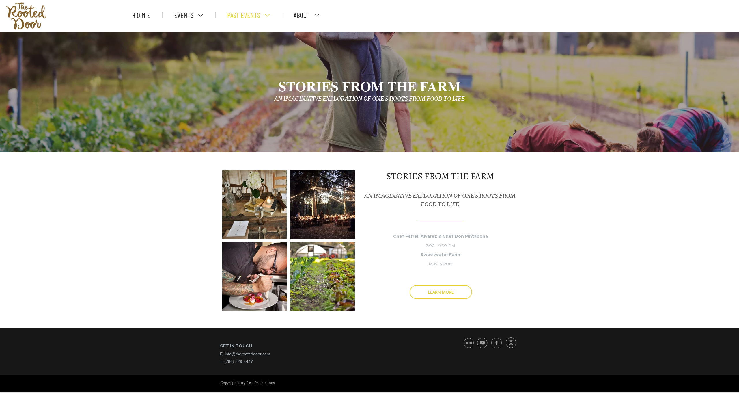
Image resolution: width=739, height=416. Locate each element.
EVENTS (184, 15)
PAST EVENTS (244, 15)
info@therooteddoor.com (247, 354)
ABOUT (302, 15)
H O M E (141, 15)
